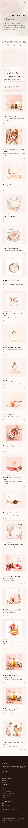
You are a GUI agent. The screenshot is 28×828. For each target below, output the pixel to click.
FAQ (3, 803)
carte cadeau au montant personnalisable (16, 42)
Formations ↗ (5, 784)
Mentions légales (6, 805)
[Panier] (21, 3)
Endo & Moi (4, 782)
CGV (3, 807)
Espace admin (5, 811)
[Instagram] (3, 771)
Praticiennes (5, 780)
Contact (4, 797)
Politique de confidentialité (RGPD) (10, 809)
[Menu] (24, 2)
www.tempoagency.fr (10, 822)
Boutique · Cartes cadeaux (8, 793)
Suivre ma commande (7, 795)
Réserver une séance (7, 791)
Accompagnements (6, 778)
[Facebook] (6, 771)
